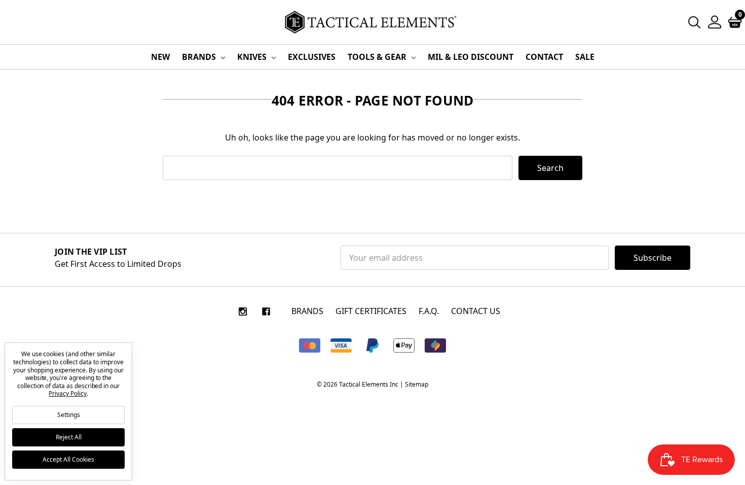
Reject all (69, 437)
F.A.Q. (429, 311)
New (160, 56)
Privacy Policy (67, 393)
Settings (68, 414)
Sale (584, 56)
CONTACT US (475, 311)
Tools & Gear (378, 56)
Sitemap (416, 384)
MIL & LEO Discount (470, 56)
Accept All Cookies (68, 459)
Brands (200, 56)
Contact (544, 56)
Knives (253, 56)
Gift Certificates (371, 311)
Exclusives (312, 56)
